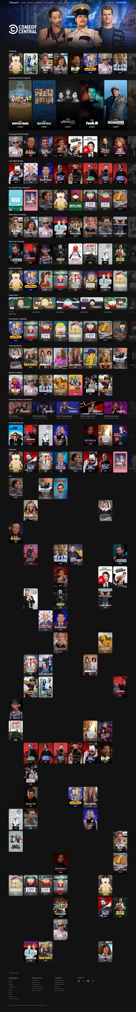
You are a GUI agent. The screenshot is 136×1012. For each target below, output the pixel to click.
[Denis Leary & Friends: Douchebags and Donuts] (31, 642)
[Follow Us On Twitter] (83, 981)
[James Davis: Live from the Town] (90, 687)
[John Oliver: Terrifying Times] (120, 731)
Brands (10, 992)
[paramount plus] (14, 2)
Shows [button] (30, 2)
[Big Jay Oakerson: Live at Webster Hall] (31, 532)
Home (23, 2)
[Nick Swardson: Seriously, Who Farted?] (61, 819)
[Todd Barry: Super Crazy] (46, 929)
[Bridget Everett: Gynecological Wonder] (75, 532)
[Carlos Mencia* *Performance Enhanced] (16, 554)
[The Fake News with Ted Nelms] (61, 664)
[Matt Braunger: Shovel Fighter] (46, 797)
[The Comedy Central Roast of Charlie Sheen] (61, 576)
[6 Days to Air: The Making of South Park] (16, 488)
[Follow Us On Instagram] (93, 981)
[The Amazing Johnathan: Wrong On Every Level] (90, 488)
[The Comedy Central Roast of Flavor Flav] (90, 576)
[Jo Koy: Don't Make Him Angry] (16, 731)
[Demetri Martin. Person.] (120, 620)
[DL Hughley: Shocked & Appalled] (16, 620)
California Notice (36, 990)
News (75, 2)
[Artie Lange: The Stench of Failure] (90, 510)
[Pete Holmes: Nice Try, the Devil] (90, 841)
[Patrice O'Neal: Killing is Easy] (46, 841)
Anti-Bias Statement (60, 990)
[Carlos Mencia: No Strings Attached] (46, 554)
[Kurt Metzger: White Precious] (61, 775)
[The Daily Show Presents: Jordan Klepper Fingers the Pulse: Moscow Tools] (75, 753)
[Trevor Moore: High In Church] (90, 929)
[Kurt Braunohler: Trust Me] (46, 775)
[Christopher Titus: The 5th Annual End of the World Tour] (105, 554)
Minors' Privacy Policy (37, 988)
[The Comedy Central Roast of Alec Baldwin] (16, 576)
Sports (10, 990)
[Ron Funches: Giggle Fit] (31, 863)
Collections (11, 986)
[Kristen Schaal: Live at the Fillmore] (16, 775)
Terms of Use (35, 980)
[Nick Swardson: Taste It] (75, 819)
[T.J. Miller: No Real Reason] (46, 907)
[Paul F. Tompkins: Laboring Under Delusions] (61, 841)
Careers (57, 986)
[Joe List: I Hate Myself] (61, 731)
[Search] (80, 3)
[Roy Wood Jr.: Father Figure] (46, 863)
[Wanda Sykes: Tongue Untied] (75, 951)
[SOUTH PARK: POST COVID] (120, 863)
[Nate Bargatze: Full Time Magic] (16, 819)
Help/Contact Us (59, 980)
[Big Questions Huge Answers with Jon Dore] (46, 532)
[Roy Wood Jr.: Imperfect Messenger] (61, 863)
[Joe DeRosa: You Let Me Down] (46, 731)
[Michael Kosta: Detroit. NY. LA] (61, 797)
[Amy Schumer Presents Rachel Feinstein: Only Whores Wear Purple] (120, 488)
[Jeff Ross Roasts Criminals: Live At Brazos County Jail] (75, 709)
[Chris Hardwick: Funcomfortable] (90, 554)
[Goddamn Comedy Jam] (75, 664)
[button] (16, 63)
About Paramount (59, 988)
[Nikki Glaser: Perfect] (90, 819)
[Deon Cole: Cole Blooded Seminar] (46, 642)
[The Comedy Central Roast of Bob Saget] (31, 576)
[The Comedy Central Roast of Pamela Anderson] (16, 598)
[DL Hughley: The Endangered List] (31, 620)
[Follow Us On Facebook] (79, 981)
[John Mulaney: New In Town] (90, 731)
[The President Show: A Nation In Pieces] (105, 841)
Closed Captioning (59, 982)
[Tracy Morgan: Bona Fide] (75, 929)
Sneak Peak (12, 996)
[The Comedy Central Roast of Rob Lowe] (31, 598)
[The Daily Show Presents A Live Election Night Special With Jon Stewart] (46, 620)
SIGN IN (110, 2)
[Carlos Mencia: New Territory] (31, 554)
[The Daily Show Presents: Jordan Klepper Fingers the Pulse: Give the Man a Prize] (105, 907)
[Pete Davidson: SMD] (75, 841)
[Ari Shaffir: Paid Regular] (75, 510)
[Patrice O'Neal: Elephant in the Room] (31, 841)
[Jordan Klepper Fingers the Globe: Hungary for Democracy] (31, 753)
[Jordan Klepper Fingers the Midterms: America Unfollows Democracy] (46, 753)
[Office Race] (120, 819)
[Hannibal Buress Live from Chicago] (120, 664)
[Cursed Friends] (120, 598)
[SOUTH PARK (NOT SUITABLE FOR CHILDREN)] (46, 885)
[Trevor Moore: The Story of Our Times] (105, 929)
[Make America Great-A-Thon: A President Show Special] (16, 797)
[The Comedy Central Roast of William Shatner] (46, 598)
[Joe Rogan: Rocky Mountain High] (75, 731)
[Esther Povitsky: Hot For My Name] (16, 664)
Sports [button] (67, 2)
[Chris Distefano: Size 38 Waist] (75, 554)
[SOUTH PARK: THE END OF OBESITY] (61, 885)
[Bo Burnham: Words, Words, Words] (61, 532)
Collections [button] (49, 2)
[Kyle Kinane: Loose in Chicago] (90, 775)
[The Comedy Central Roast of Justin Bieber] (120, 576)
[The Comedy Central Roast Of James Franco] (105, 576)
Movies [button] (39, 2)
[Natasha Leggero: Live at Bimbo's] (120, 797)
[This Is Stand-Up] (16, 929)
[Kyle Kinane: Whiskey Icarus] (105, 775)
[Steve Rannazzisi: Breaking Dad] (120, 885)
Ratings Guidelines (59, 984)
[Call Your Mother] (120, 532)
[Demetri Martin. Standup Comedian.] (16, 642)
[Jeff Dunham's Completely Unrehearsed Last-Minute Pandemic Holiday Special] (16, 709)
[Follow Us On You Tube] (88, 981)
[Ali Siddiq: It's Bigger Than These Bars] (75, 488)
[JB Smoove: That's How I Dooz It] (75, 687)
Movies (10, 984)
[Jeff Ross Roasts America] (46, 709)
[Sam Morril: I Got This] (75, 885)
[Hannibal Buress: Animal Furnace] (105, 664)
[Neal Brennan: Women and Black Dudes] (46, 819)
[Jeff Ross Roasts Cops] (61, 709)
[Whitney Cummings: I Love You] (90, 951)
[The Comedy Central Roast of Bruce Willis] (46, 576)
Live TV (59, 2)
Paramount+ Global (14, 998)
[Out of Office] (16, 841)
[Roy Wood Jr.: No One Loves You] (75, 863)
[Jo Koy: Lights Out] (31, 731)
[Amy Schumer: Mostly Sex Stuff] (31, 510)
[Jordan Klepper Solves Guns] (16, 753)
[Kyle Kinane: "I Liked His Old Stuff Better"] (75, 775)
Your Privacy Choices (37, 986)
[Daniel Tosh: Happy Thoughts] (75, 620)
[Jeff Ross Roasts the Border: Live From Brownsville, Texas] (90, 709)
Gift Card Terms (36, 982)
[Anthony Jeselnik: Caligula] (61, 510)
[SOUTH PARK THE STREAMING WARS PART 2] (16, 885)
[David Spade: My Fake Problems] (105, 620)
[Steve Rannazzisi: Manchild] (16, 907)
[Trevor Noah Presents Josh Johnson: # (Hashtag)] (120, 929)
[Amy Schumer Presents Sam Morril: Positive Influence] (16, 510)
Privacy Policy (35, 984)
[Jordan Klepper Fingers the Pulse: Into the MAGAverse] (61, 753)
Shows (10, 982)
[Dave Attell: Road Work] (90, 620)
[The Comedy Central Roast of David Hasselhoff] (75, 576)
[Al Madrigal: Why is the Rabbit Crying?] (61, 488)
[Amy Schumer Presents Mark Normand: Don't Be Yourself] (105, 488)
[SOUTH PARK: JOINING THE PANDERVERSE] (31, 885)
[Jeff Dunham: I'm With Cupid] (120, 687)
